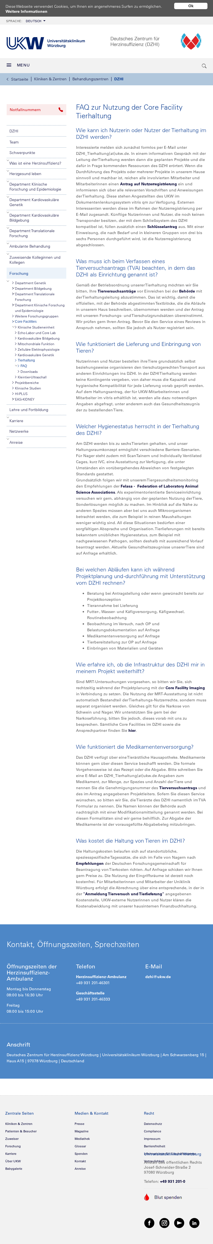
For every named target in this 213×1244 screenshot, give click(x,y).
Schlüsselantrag (162, 226)
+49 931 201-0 (172, 1181)
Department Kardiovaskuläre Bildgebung (34, 218)
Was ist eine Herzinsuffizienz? (35, 163)
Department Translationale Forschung (32, 233)
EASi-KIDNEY (24, 399)
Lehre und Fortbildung (28, 409)
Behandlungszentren (90, 78)
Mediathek (82, 1139)
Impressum (152, 1139)
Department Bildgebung (33, 288)
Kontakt (80, 1161)
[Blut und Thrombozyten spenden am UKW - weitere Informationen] (163, 1196)
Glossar (80, 1146)
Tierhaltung (26, 360)
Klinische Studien (28, 388)
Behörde (187, 291)
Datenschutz (153, 1124)
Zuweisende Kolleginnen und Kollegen (34, 260)
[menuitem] (25, 21)
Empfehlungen (90, 863)
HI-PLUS (21, 393)
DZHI (118, 78)
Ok (191, 5)
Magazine (81, 1131)
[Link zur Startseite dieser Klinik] (158, 41)
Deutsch (24, 21)
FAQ (24, 366)
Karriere (16, 420)
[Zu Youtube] (179, 1222)
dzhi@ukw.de (158, 976)
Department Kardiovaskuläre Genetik (34, 202)
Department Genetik (30, 283)
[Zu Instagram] (164, 1222)
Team (14, 142)
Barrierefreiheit (154, 1146)
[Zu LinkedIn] (194, 1222)
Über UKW (13, 1161)
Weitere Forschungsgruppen (37, 316)
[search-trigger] (204, 65)
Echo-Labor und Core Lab (37, 332)
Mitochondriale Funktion (36, 344)
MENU (23, 65)
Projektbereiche (27, 382)
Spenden (81, 1154)
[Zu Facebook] (149, 1222)
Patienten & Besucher (21, 1131)
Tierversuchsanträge (117, 291)
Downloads (29, 371)
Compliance (152, 1131)
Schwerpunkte (22, 152)
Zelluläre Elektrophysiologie (39, 349)
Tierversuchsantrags (178, 787)
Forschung (18, 273)
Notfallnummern (25, 109)
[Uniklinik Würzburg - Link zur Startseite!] (46, 41)
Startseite (19, 79)
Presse (79, 1124)
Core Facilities (26, 322)
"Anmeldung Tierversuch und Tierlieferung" (123, 893)
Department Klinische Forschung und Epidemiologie (35, 187)
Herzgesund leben (25, 173)
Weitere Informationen (26, 11)
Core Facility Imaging (185, 687)
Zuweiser (12, 1139)
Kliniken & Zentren (50, 78)
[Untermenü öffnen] (8, 160)
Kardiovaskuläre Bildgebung (39, 338)
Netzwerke (19, 431)
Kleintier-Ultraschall (32, 377)
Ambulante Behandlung (29, 246)
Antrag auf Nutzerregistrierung (149, 183)
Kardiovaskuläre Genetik (36, 355)
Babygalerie (13, 1169)
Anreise (16, 442)
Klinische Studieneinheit (36, 327)
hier (132, 730)
